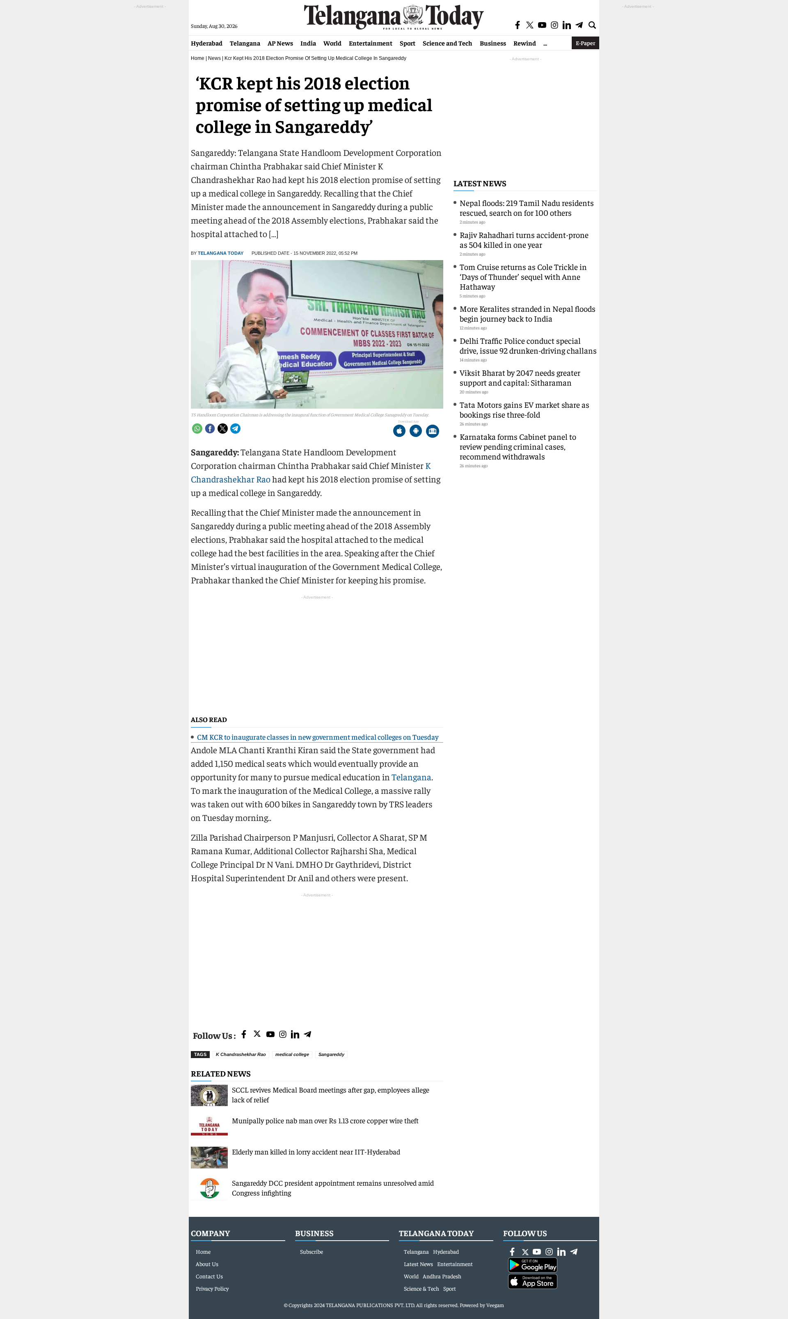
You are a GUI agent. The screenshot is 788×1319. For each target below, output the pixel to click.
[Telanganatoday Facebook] (244, 1035)
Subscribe (311, 1251)
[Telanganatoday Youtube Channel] (270, 1035)
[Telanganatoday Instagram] (283, 1035)
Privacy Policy (212, 1288)
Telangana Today (220, 253)
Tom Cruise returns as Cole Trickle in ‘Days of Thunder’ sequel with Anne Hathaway (523, 276)
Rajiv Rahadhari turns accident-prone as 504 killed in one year (524, 239)
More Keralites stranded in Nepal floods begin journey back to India (528, 313)
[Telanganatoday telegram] (307, 1035)
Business (493, 43)
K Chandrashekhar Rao (241, 1054)
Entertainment (370, 43)
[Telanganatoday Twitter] (257, 1035)
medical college (292, 1054)
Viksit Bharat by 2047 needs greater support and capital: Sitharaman (520, 377)
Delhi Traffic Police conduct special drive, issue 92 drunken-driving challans (528, 345)
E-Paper (585, 42)
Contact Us (209, 1276)
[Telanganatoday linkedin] (295, 1035)
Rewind (524, 43)
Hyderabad (206, 43)
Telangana (245, 43)
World (332, 43)
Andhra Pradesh (442, 1276)
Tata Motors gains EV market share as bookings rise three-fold (524, 409)
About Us (207, 1263)
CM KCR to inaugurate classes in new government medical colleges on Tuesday (317, 736)
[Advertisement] (317, 956)
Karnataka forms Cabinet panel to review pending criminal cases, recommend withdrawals (518, 446)
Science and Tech (447, 43)
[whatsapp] (197, 428)
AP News (280, 43)
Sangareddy (331, 1054)
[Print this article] (432, 432)
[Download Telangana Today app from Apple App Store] (399, 432)
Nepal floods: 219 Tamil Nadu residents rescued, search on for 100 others (527, 207)
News (214, 58)
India (308, 43)
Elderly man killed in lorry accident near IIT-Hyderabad (316, 1151)
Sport (407, 43)
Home (197, 58)
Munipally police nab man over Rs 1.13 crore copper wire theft (325, 1120)
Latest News (480, 183)
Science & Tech (421, 1288)
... (545, 43)
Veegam (495, 1304)
